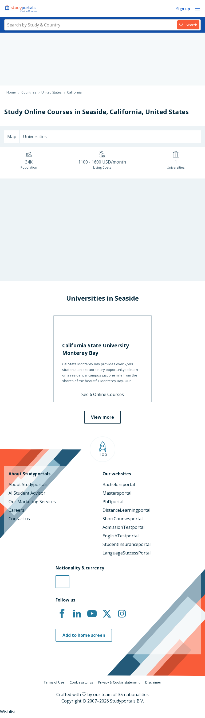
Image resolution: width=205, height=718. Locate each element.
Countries (28, 92)
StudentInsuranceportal (126, 544)
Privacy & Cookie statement (119, 682)
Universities (35, 136)
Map (11, 136)
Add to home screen (83, 635)
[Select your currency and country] (62, 581)
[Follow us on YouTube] (91, 613)
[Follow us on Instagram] (121, 613)
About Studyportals (28, 484)
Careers (16, 510)
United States (167, 111)
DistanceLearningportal (126, 510)
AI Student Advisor (27, 493)
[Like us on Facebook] (62, 613)
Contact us (19, 519)
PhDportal (112, 501)
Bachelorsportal (118, 484)
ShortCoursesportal (122, 519)
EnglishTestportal (120, 536)
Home (11, 92)
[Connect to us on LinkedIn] (76, 613)
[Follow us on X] (106, 613)
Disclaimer (153, 682)
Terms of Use (54, 682)
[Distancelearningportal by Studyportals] (21, 8)
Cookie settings (81, 682)
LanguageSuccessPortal (126, 553)
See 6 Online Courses (102, 394)
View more (102, 417)
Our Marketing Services (32, 501)
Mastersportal (116, 493)
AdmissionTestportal (123, 527)
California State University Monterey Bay (95, 349)
